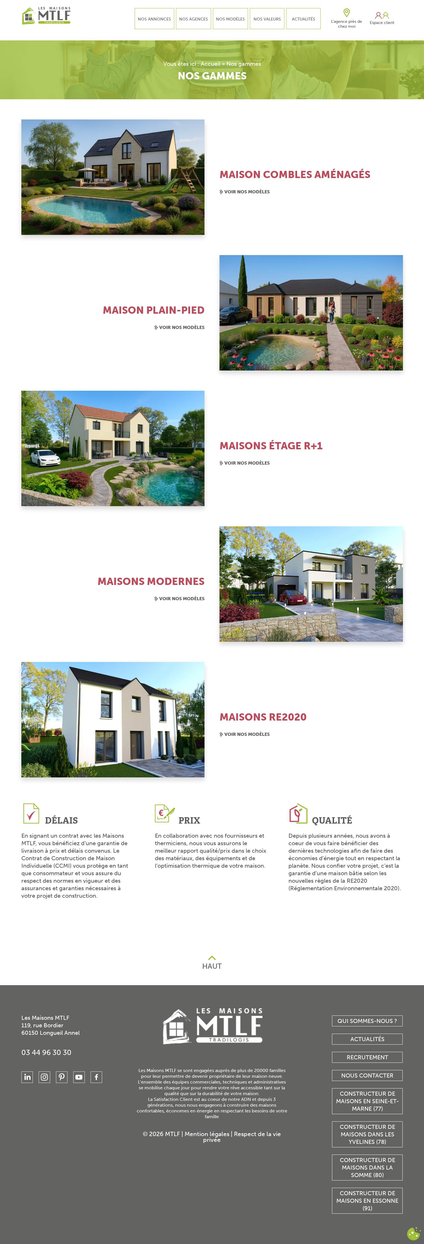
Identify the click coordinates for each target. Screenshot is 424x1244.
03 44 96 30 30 (46, 1052)
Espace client (382, 22)
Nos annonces (154, 19)
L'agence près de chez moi (346, 24)
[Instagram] (44, 1077)
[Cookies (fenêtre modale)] (414, 1234)
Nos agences (193, 19)
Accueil (210, 63)
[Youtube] (79, 1077)
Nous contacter (367, 1075)
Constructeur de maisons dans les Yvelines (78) (367, 1134)
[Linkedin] (27, 1077)
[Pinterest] (61, 1077)
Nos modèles (230, 19)
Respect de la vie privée (242, 1136)
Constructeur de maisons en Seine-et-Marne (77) (367, 1101)
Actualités (303, 19)
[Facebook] (96, 1077)
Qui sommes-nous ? (367, 1020)
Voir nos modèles (247, 191)
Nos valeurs (267, 19)
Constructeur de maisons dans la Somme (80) (367, 1167)
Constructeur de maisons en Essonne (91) (367, 1201)
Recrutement (367, 1057)
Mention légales (207, 1134)
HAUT (212, 966)
